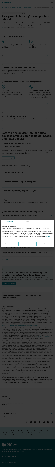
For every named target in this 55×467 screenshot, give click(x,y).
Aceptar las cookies (45, 243)
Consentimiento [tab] (9, 221)
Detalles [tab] (27, 221)
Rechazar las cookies (10, 243)
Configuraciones (27, 243)
